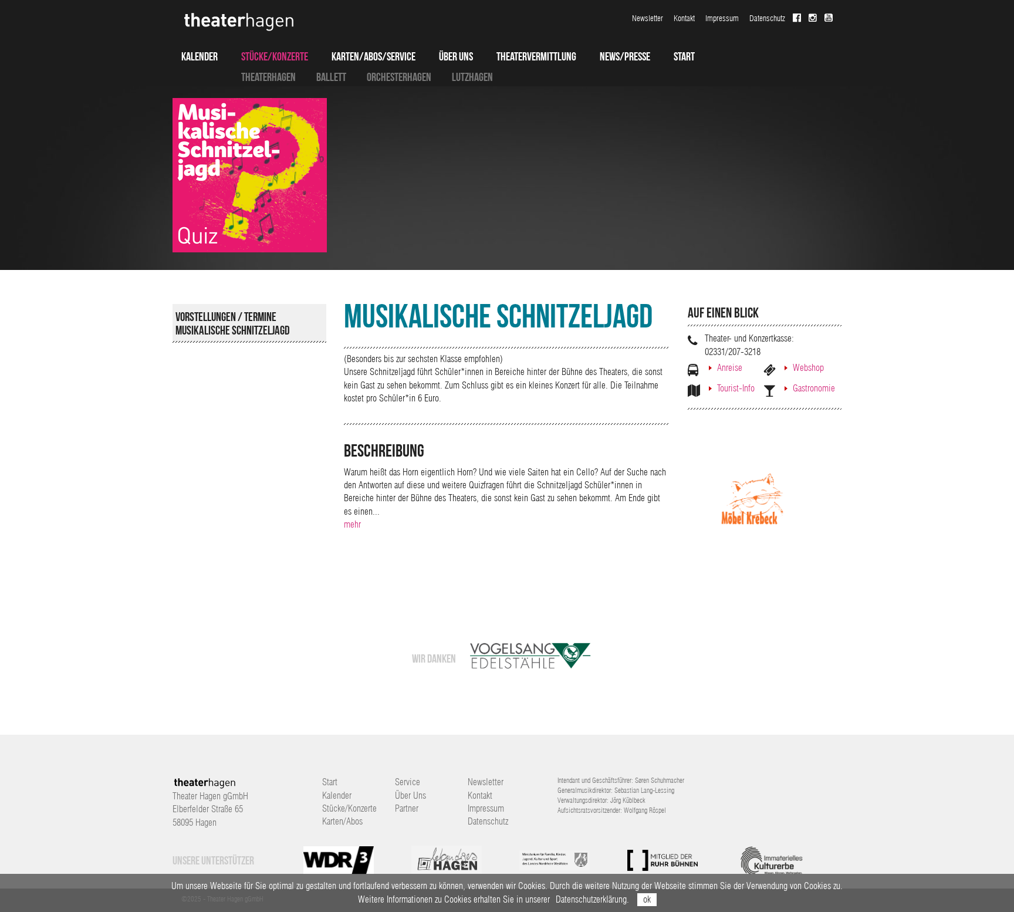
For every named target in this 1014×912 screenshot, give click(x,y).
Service (407, 782)
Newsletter (647, 18)
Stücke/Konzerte (274, 56)
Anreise (729, 367)
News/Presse (625, 56)
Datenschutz (767, 18)
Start (684, 56)
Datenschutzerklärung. (592, 899)
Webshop (808, 367)
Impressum (722, 18)
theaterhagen (268, 76)
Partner (406, 808)
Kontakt (684, 18)
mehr (352, 524)
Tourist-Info (736, 388)
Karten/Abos (342, 821)
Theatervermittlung (536, 56)
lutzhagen (472, 76)
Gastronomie (814, 388)
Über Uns (456, 56)
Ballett (331, 76)
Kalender (199, 56)
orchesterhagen (399, 76)
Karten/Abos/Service (373, 56)
